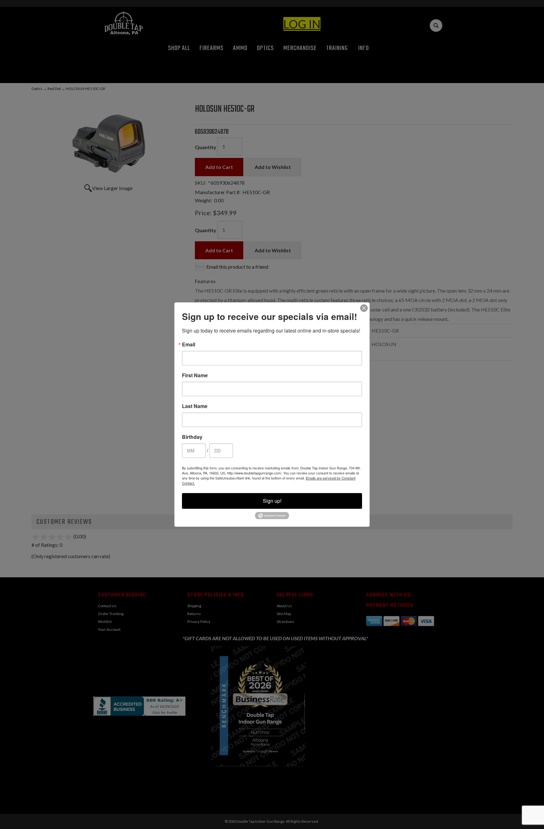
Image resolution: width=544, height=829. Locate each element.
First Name (195, 375)
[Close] (364, 308)
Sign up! (272, 500)
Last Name (194, 406)
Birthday (192, 437)
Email (188, 344)
